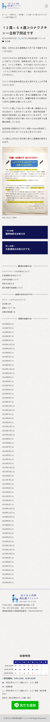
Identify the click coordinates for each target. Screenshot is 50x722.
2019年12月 (7, 545)
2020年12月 (7, 508)
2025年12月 (7, 344)
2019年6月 (6, 570)
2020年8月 (6, 525)
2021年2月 (6, 500)
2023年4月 (6, 418)
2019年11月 (7, 549)
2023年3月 (6, 422)
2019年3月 (6, 582)
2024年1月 (6, 402)
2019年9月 (6, 558)
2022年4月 (6, 451)
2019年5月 (6, 574)
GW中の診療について (10, 279)
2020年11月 (7, 512)
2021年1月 (6, 504)
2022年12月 (7, 426)
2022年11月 (7, 430)
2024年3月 (6, 398)
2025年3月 (6, 365)
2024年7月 (6, 385)
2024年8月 (6, 381)
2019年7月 (6, 566)
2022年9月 (6, 439)
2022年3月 (6, 455)
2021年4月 (6, 492)
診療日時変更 (7, 312)
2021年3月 (6, 496)
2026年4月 (6, 332)
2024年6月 (6, 389)
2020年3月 (6, 533)
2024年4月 (6, 393)
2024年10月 (7, 373)
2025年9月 (6, 352)
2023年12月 (7, 406)
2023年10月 (7, 410)
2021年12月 (7, 467)
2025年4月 (6, 361)
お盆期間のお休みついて (11, 275)
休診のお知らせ (8, 283)
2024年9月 (6, 377)
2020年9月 (6, 521)
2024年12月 (7, 369)
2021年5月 (6, 488)
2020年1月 (6, 541)
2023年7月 (6, 414)
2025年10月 (7, 348)
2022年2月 (6, 459)
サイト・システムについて (12, 300)
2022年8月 (6, 443)
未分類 (7, 41)
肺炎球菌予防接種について (12, 287)
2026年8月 (6, 324)
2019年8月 (6, 562)
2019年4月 (6, 578)
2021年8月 (6, 476)
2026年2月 (6, 340)
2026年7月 (6, 328)
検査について (7, 308)
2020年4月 (6, 529)
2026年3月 (6, 336)
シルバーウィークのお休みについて (16, 271)
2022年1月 (6, 463)
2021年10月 (7, 471)
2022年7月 (6, 447)
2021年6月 (6, 484)
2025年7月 (6, 357)
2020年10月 (7, 517)
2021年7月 (6, 480)
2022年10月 (7, 435)
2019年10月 (7, 553)
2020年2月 (6, 537)
